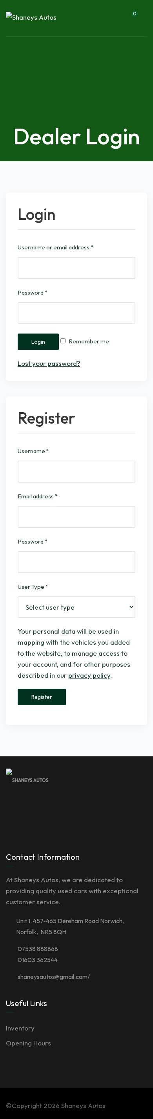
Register (41, 697)
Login (38, 341)
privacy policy (89, 675)
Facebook (58, 804)
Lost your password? (49, 363)
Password (32, 292)
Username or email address (55, 247)
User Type (33, 586)
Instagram (110, 804)
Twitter (75, 804)
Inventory (20, 1028)
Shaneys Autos (83, 1105)
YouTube (127, 804)
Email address (38, 496)
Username (33, 451)
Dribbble (93, 804)
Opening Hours (28, 1043)
